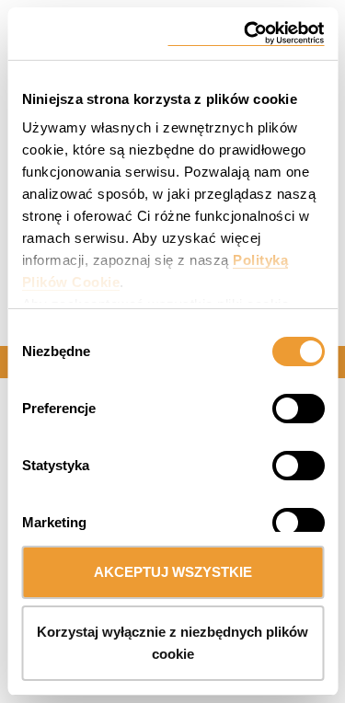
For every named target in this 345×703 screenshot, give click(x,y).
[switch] (275, 405)
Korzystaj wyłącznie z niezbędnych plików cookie (172, 643)
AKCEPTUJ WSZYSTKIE (173, 572)
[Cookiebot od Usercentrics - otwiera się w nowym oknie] (245, 33)
